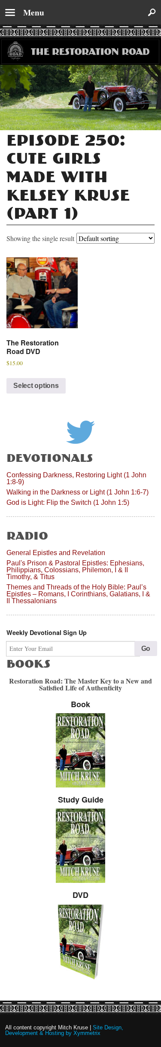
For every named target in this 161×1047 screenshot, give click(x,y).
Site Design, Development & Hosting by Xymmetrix (64, 1030)
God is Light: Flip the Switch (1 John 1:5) (67, 502)
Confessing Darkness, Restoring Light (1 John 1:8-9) (76, 478)
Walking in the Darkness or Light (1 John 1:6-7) (77, 492)
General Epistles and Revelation (55, 552)
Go (146, 648)
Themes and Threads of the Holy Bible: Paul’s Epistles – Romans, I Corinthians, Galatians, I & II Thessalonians (78, 593)
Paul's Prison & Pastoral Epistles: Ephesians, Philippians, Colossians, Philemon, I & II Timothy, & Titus (75, 569)
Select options (36, 385)
